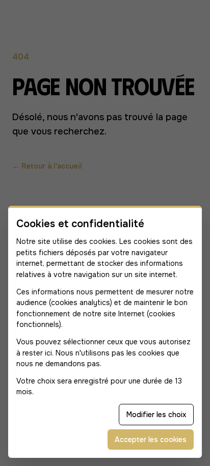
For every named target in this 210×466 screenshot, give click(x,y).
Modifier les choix (156, 414)
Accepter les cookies (151, 439)
